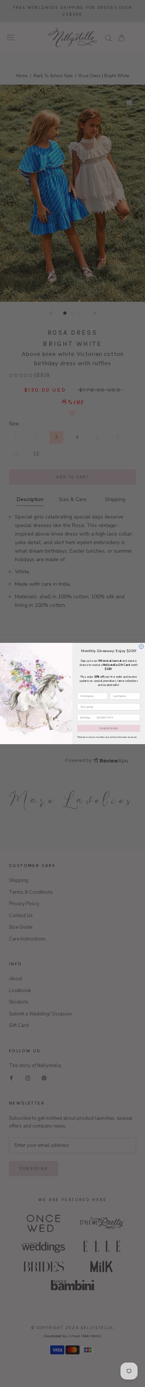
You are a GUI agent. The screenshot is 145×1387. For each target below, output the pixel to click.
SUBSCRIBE (108, 728)
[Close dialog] (141, 646)
